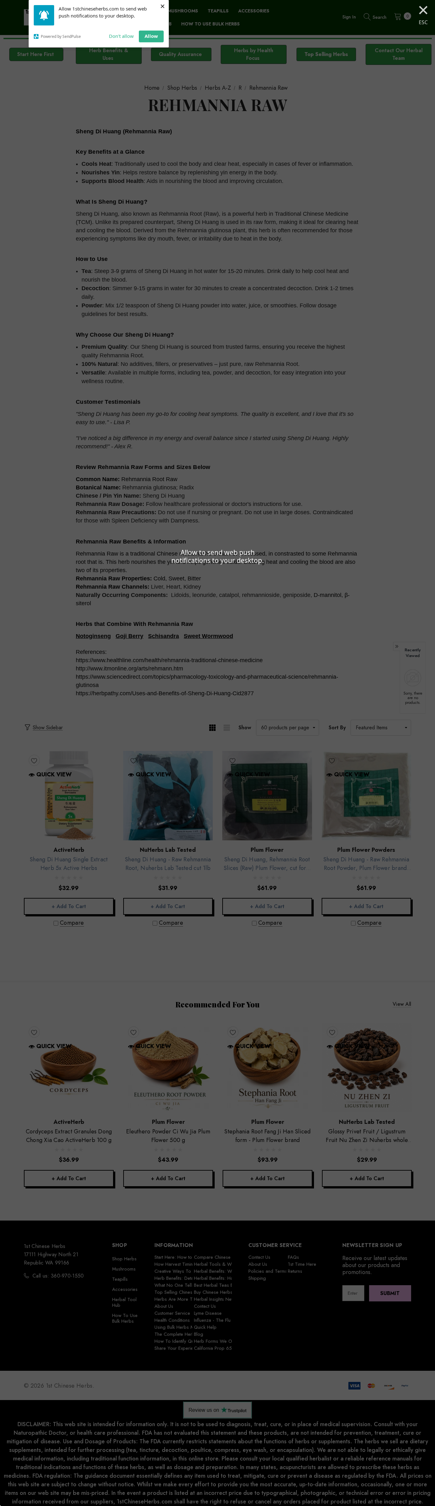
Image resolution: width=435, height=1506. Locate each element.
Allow (151, 36)
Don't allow (121, 36)
